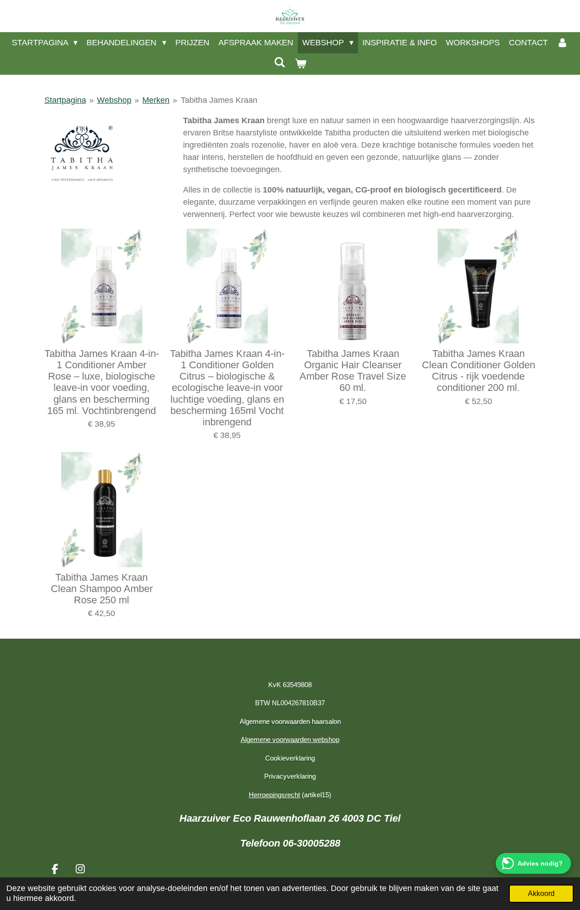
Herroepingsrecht (274, 795)
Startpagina (65, 100)
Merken (155, 100)
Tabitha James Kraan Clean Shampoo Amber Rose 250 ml (102, 589)
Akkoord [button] (541, 893)
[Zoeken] (280, 62)
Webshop (114, 100)
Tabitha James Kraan (219, 100)
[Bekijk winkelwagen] (300, 64)
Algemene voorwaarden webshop (290, 739)
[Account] (562, 42)
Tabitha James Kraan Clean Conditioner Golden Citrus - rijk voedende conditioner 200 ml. (478, 371)
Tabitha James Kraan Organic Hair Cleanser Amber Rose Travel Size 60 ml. (353, 371)
